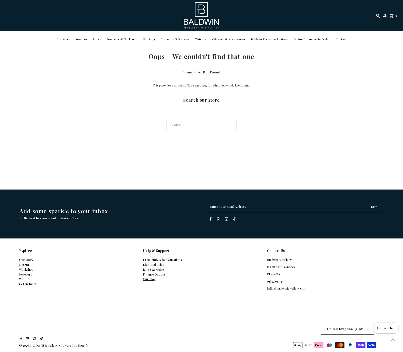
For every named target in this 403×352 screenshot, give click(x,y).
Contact (341, 39)
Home (188, 72)
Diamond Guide (153, 264)
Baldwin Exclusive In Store (269, 39)
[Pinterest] (218, 219)
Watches (201, 39)
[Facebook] (211, 219)
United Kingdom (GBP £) (347, 329)
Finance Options (154, 274)
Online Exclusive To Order (312, 39)
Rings (97, 39)
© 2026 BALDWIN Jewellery (39, 345)
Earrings (149, 39)
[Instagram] (226, 219)
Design (24, 264)
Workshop (26, 269)
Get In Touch (28, 284)
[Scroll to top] (393, 340)
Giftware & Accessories (229, 39)
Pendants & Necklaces (122, 39)
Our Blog (149, 279)
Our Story (63, 39)
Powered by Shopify (74, 345)
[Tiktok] (234, 219)
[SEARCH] (378, 16)
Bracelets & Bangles (175, 39)
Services (82, 39)
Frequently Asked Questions (162, 260)
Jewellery (25, 274)
